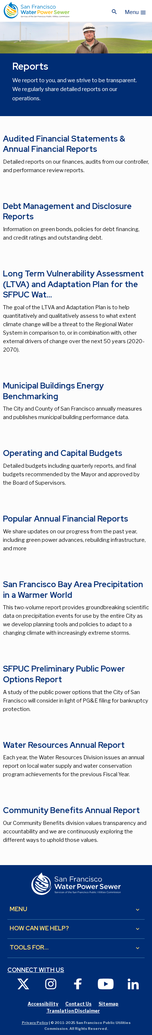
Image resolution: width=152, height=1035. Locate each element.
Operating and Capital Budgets (62, 453)
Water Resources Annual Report (64, 745)
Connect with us (35, 970)
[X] (23, 983)
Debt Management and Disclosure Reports (67, 211)
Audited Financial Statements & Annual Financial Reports (64, 144)
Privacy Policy (35, 1023)
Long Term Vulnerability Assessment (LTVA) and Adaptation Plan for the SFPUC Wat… (73, 284)
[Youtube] (105, 983)
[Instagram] (50, 983)
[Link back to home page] (36, 10)
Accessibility (43, 1004)
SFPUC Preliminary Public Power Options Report (64, 674)
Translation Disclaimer (73, 1011)
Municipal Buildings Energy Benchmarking (53, 391)
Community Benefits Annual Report (71, 810)
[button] (135, 10)
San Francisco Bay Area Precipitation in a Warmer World (73, 589)
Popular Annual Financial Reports (65, 518)
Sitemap (108, 1004)
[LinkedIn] (133, 983)
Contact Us (78, 1004)
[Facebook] (78, 983)
